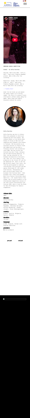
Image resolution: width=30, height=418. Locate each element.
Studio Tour (6, 269)
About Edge (6, 264)
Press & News (7, 272)
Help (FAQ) (6, 274)
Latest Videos (7, 267)
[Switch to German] (26, 1)
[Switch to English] (24, 1)
